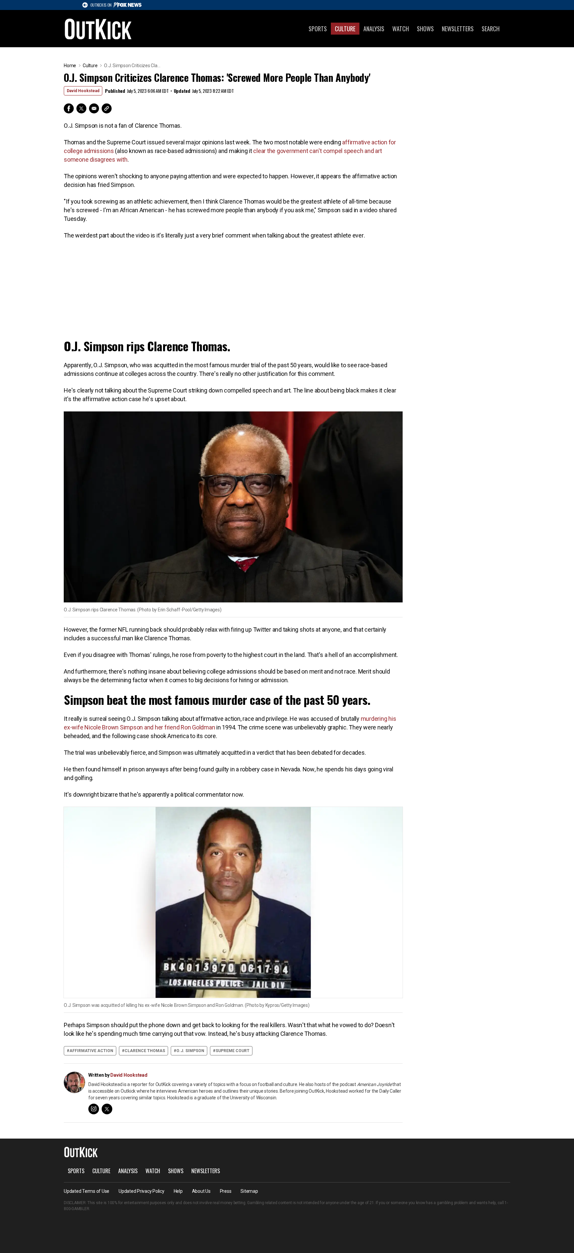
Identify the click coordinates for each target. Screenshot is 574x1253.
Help (178, 1191)
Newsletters (458, 28)
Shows (425, 28)
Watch (400, 28)
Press (226, 1191)
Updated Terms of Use (86, 1191)
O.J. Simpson (190, 1050)
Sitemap (249, 1191)
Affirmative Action (91, 1050)
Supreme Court (232, 1050)
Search (491, 28)
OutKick (98, 28)
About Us (201, 1191)
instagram (93, 1109)
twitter (107, 1109)
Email (94, 108)
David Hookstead (83, 90)
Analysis (373, 28)
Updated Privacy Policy (141, 1191)
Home (70, 65)
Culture (345, 28)
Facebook (69, 108)
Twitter (81, 108)
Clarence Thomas (145, 1050)
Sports (318, 28)
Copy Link (107, 108)
